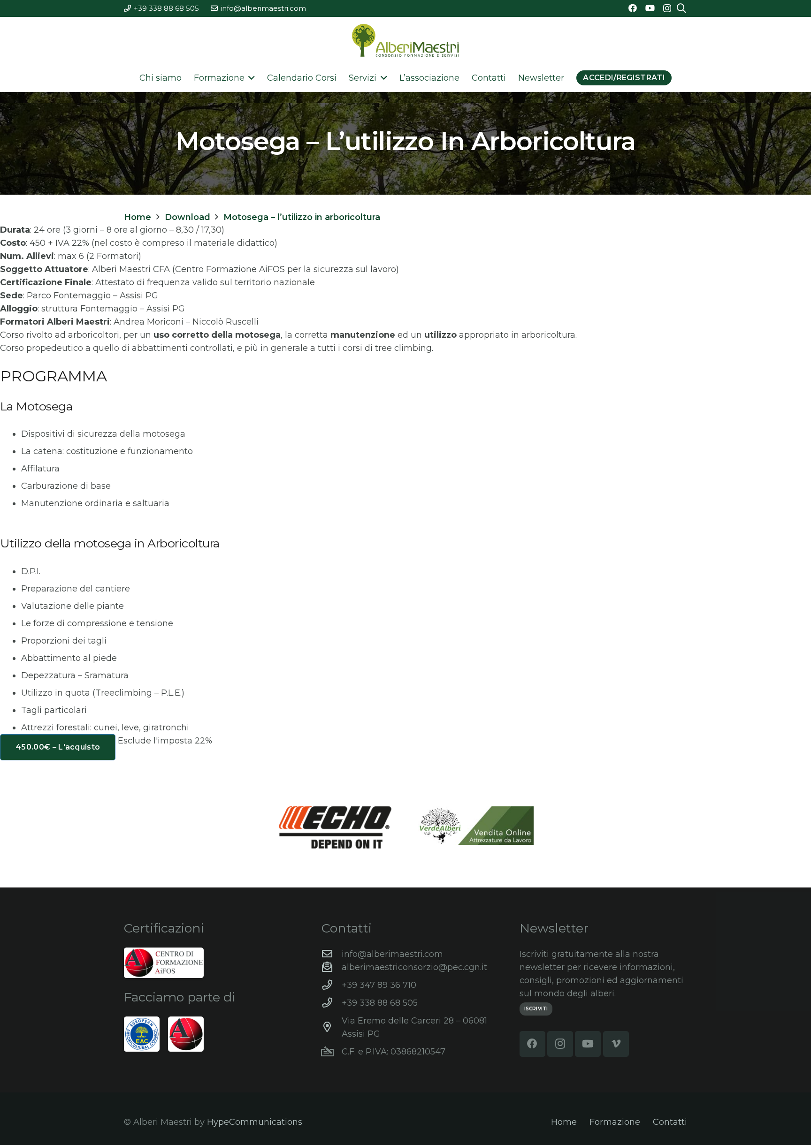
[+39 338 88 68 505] (331, 1003)
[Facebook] (632, 8)
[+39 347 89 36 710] (331, 985)
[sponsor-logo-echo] (335, 827)
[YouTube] (650, 8)
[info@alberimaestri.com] (331, 954)
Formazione (614, 1122)
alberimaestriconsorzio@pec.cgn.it (414, 967)
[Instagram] (667, 8)
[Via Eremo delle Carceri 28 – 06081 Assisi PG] (331, 1027)
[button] (250, 78)
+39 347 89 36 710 (379, 985)
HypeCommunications (254, 1122)
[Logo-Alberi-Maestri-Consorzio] (405, 40)
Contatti (670, 1122)
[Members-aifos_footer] (186, 1034)
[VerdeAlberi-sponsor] (476, 825)
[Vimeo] (616, 1044)
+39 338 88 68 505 (380, 1003)
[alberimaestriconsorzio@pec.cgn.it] (331, 967)
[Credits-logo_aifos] (164, 963)
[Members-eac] (142, 1034)
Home (564, 1122)
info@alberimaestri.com (392, 954)
